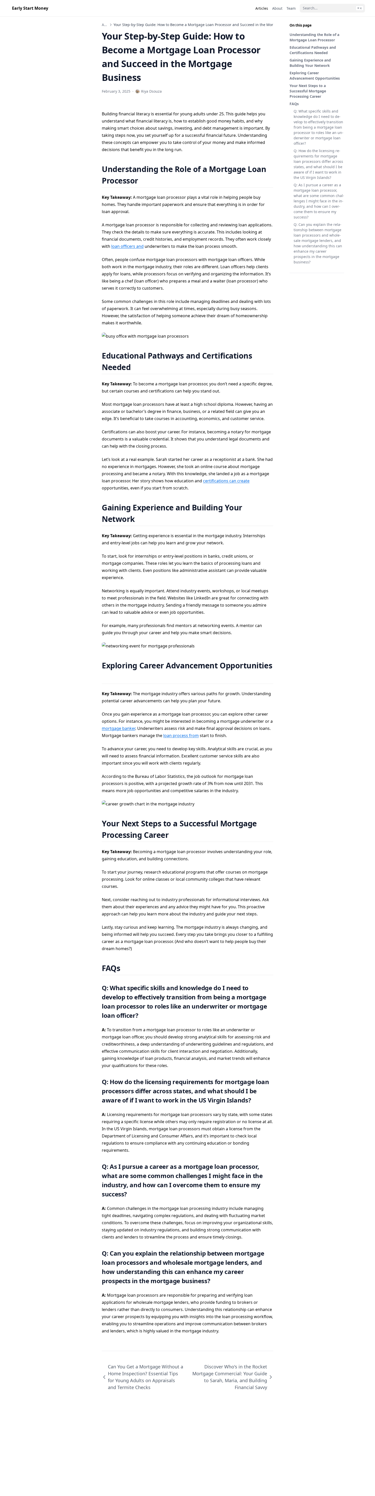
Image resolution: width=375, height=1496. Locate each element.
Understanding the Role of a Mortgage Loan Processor (314, 37)
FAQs (294, 103)
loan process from (181, 735)
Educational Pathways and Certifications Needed (313, 50)
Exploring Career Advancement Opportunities (315, 75)
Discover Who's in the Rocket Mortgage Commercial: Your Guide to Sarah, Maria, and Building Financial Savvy (229, 1377)
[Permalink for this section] (144, 180)
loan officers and (127, 246)
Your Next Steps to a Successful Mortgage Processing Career (308, 91)
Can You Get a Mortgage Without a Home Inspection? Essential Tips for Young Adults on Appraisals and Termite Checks (145, 1377)
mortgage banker (118, 728)
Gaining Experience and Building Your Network (310, 63)
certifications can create (226, 481)
